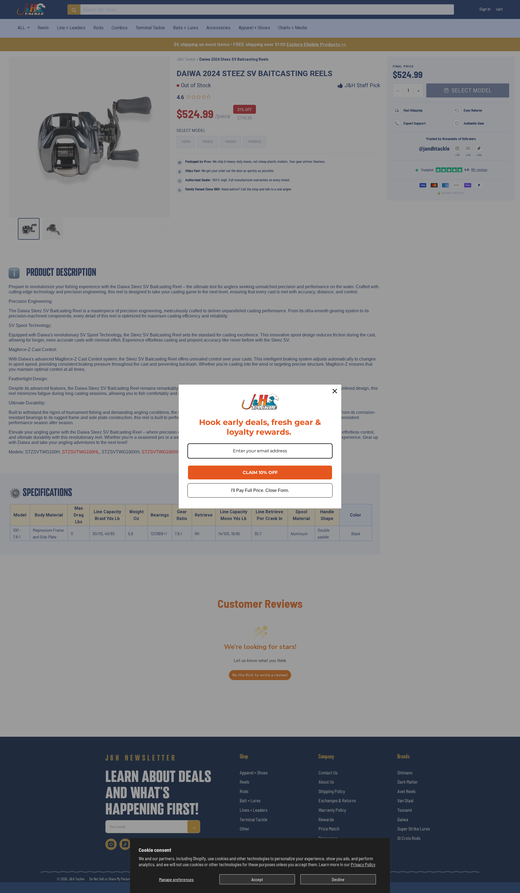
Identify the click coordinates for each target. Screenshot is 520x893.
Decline (338, 879)
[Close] (334, 391)
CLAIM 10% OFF (260, 472)
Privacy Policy (363, 864)
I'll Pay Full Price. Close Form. (260, 490)
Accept (257, 879)
